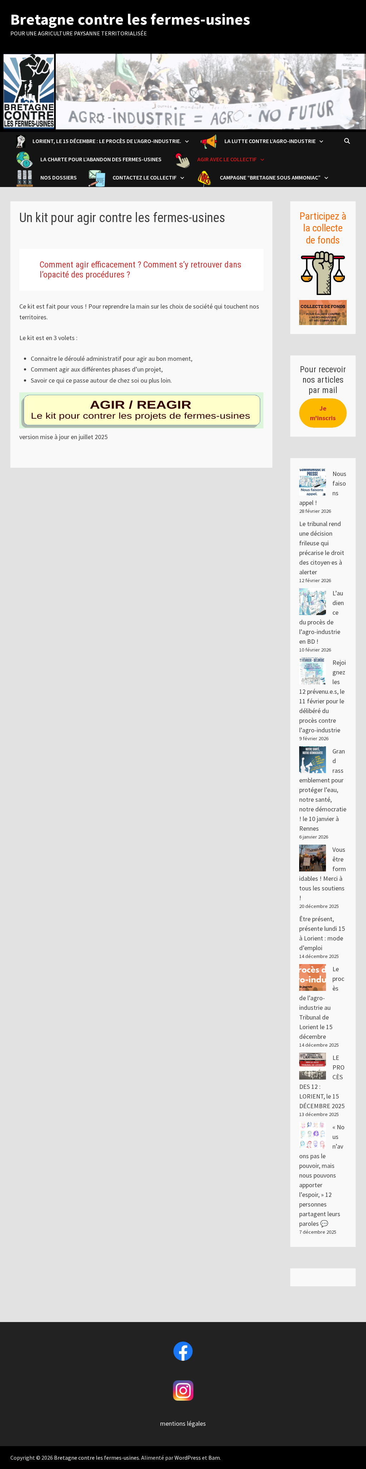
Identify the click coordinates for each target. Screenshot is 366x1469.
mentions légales (183, 1423)
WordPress (187, 1457)
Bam (214, 1457)
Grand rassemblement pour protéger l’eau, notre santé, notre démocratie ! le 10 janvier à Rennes (322, 789)
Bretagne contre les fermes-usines (130, 19)
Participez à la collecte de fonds (323, 228)
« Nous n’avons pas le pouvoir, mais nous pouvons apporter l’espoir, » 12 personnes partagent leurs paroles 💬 (322, 1175)
